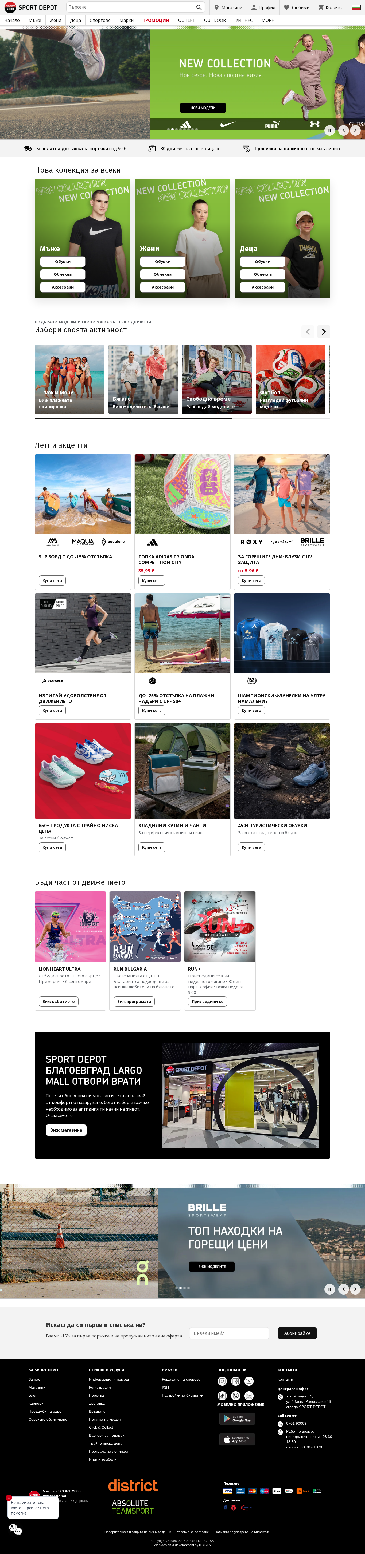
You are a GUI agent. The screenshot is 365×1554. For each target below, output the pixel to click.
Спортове (100, 20)
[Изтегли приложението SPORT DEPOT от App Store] (237, 1439)
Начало (12, 20)
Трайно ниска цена (105, 1443)
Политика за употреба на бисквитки (242, 1532)
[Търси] (199, 7)
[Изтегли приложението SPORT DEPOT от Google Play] (237, 1419)
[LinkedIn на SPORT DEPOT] (249, 1396)
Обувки (68, 262)
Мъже (35, 20)
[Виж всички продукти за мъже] (82, 238)
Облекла (67, 275)
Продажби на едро (45, 1411)
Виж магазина (66, 1130)
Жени (55, 20)
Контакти (285, 1379)
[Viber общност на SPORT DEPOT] (236, 1396)
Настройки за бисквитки (182, 1395)
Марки (126, 20)
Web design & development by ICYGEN (182, 1545)
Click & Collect (101, 1427)
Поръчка (96, 1395)
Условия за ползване (193, 1532)
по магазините (298, 148)
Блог (33, 1395)
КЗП (165, 1387)
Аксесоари (66, 288)
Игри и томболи (103, 1459)
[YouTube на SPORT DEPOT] (249, 1381)
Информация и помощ (109, 1379)
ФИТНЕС (244, 20)
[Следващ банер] (355, 130)
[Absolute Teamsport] (133, 1507)
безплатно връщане (190, 148)
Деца (75, 20)
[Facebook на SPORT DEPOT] (236, 1381)
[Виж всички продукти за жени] (182, 238)
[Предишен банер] (343, 130)
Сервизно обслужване (48, 1419)
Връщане (97, 1411)
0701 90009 (296, 1423)
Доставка (97, 1403)
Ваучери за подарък (106, 1435)
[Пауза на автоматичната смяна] (329, 130)
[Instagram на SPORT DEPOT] (222, 1381)
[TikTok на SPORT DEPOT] (222, 1396)
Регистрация (100, 1387)
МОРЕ (268, 20)
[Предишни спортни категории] (307, 331)
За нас (34, 1379)
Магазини (37, 1387)
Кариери (36, 1403)
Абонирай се (297, 1333)
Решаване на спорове (181, 1379)
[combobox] (135, 7)
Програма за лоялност (109, 1451)
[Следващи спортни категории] (323, 331)
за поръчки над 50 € (81, 148)
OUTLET (186, 20)
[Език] (356, 7)
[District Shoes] (133, 1485)
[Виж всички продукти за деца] (282, 238)
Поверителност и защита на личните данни (137, 1532)
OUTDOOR (215, 20)
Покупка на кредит (105, 1419)
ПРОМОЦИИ (155, 20)
